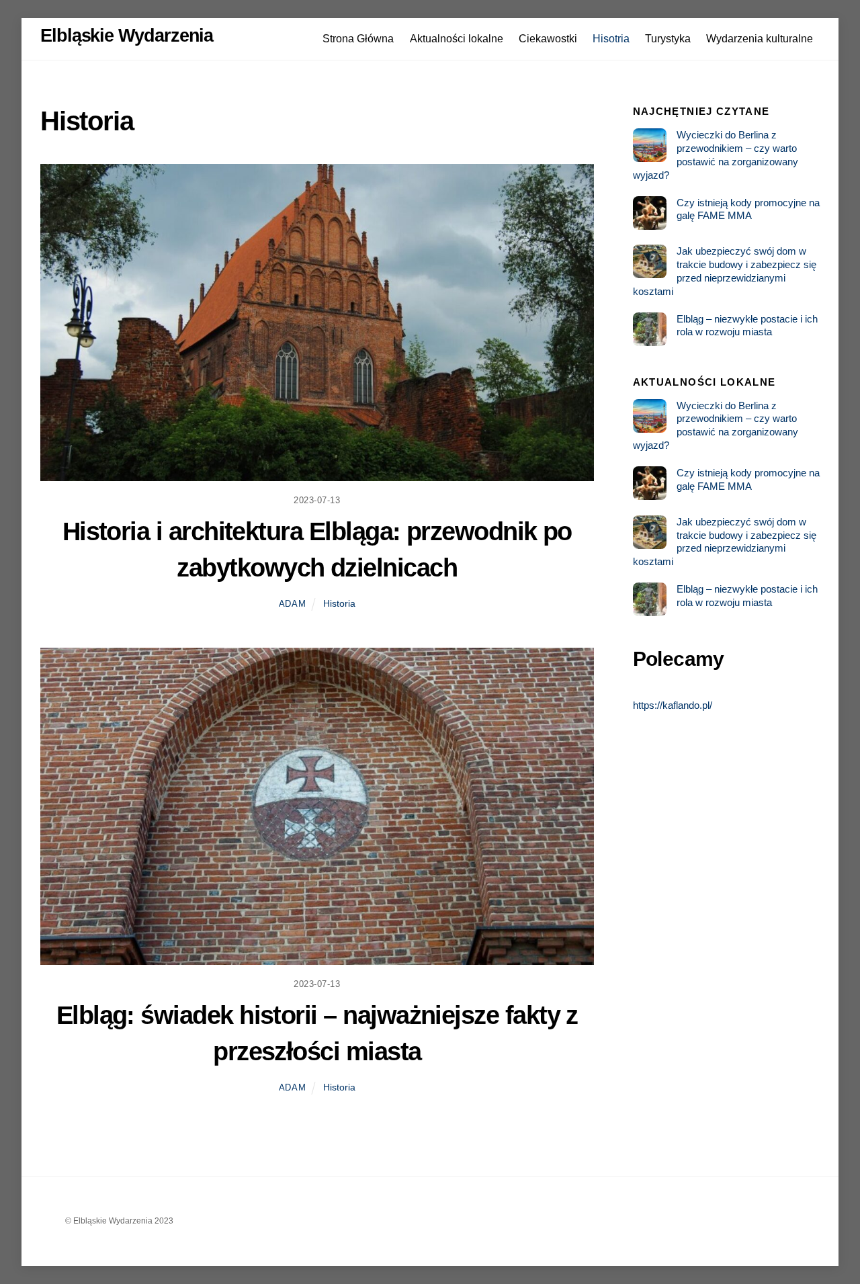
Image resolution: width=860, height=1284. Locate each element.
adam (292, 604)
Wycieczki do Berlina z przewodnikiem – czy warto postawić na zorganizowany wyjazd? (715, 154)
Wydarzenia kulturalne (759, 38)
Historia (339, 603)
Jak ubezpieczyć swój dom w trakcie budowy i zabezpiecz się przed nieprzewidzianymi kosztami (724, 270)
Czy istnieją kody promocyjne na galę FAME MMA (748, 209)
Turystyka (668, 38)
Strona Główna (358, 38)
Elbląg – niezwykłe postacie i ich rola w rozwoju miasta (747, 325)
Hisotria (611, 38)
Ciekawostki (548, 38)
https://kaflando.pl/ (672, 705)
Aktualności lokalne (456, 38)
